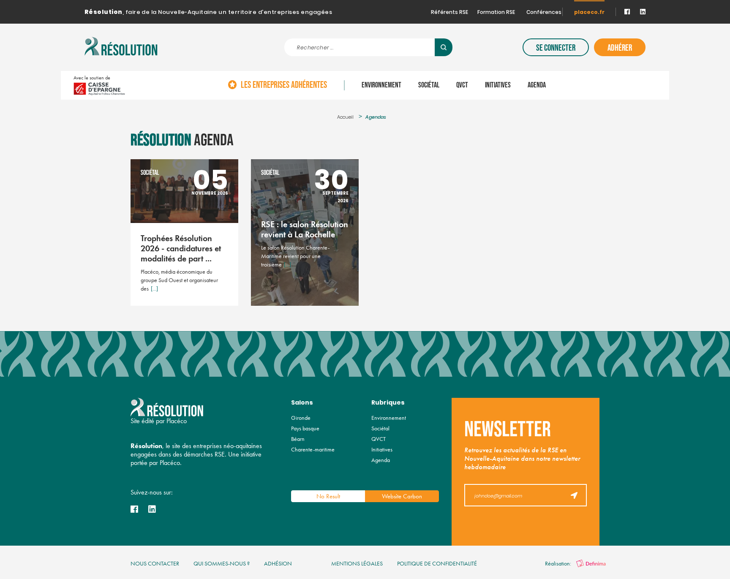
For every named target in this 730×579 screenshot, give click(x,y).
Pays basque (305, 428)
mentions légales (357, 563)
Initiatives (498, 85)
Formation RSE (496, 12)
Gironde (301, 417)
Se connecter (555, 48)
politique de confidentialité (437, 563)
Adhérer (619, 48)
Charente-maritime (313, 449)
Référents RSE (449, 12)
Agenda (537, 85)
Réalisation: (558, 563)
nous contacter (155, 563)
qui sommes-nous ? (221, 563)
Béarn (298, 439)
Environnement (381, 85)
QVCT (462, 85)
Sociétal (428, 85)
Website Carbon (402, 496)
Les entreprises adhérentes (284, 85)
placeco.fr (589, 12)
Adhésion (278, 563)
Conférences (543, 12)
